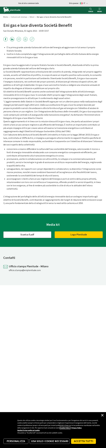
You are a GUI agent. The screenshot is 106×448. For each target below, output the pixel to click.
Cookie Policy (65, 428)
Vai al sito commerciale (28, 3)
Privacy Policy (76, 428)
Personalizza (16, 441)
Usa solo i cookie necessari (49, 441)
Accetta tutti (83, 441)
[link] (5, 17)
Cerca (90, 11)
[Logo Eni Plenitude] (11, 10)
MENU (99, 11)
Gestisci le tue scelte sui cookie (28, 430)
